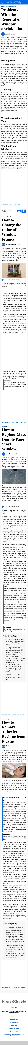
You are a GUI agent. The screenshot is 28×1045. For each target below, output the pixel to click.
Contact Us (14, 1022)
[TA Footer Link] (14, 1007)
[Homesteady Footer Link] (14, 1002)
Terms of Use (14, 1028)
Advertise (14, 1019)
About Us (14, 1016)
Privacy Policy (14, 1031)
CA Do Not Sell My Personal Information (14, 1035)
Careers (14, 1025)
